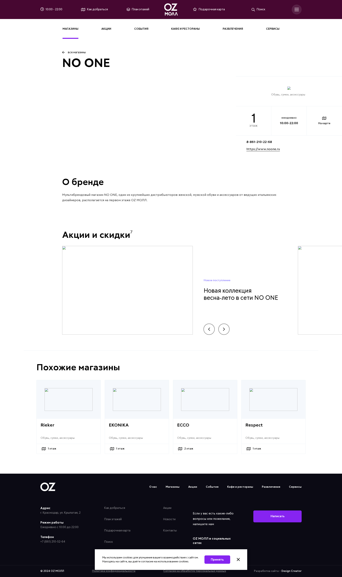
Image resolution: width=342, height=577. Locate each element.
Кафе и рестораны (185, 29)
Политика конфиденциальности (113, 571)
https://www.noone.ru (263, 149)
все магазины (77, 52)
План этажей (113, 519)
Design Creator (291, 571)
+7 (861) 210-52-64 (52, 541)
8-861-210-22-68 (259, 142)
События (141, 29)
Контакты (170, 530)
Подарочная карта (117, 530)
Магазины (70, 29)
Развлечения (233, 29)
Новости (169, 519)
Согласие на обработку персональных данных (194, 571)
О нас (153, 487)
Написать (278, 516)
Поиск (108, 541)
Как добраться (114, 508)
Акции (106, 29)
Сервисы (272, 29)
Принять (217, 559)
